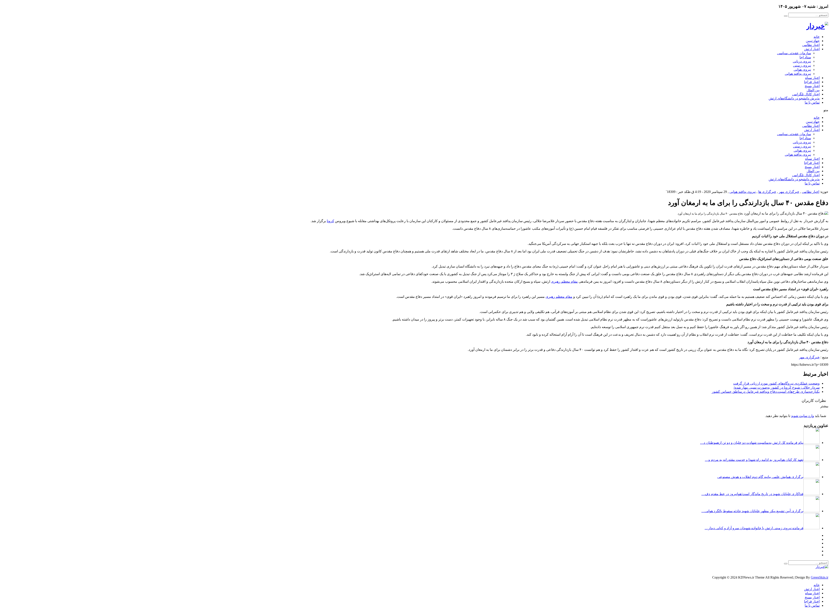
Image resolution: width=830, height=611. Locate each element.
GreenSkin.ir (819, 577)
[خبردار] (817, 26)
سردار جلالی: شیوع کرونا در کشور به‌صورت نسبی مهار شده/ (777, 387)
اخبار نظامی (811, 45)
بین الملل (813, 90)
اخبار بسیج (812, 86)
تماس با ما (812, 102)
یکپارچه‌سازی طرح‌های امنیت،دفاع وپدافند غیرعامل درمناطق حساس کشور (766, 391)
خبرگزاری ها (767, 192)
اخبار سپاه (812, 78)
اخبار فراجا (812, 82)
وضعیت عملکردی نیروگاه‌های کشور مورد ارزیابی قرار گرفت (776, 383)
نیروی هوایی (802, 69)
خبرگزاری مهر (789, 192)
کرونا (330, 221)
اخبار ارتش (812, 49)
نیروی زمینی (802, 65)
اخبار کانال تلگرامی (806, 94)
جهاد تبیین (813, 41)
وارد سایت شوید (802, 416)
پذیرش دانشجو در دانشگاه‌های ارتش (794, 98)
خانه (817, 36)
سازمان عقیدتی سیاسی (794, 53)
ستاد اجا (805, 57)
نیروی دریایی (802, 61)
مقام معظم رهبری (564, 281)
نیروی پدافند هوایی (798, 73)
